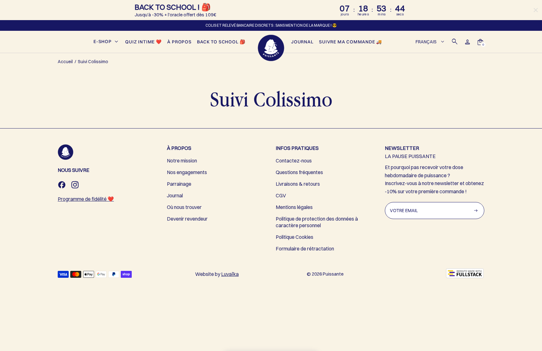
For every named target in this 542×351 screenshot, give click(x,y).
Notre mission (182, 160)
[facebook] (62, 185)
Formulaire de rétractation (305, 248)
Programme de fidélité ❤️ (86, 199)
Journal (175, 195)
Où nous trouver (184, 207)
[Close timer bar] (535, 10)
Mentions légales (294, 207)
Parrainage (179, 184)
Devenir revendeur (187, 219)
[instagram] (75, 185)
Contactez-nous (294, 160)
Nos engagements (187, 172)
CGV (281, 195)
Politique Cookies (294, 237)
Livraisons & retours (298, 184)
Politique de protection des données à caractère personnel (317, 222)
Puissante (333, 274)
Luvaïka (230, 274)
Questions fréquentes (299, 172)
